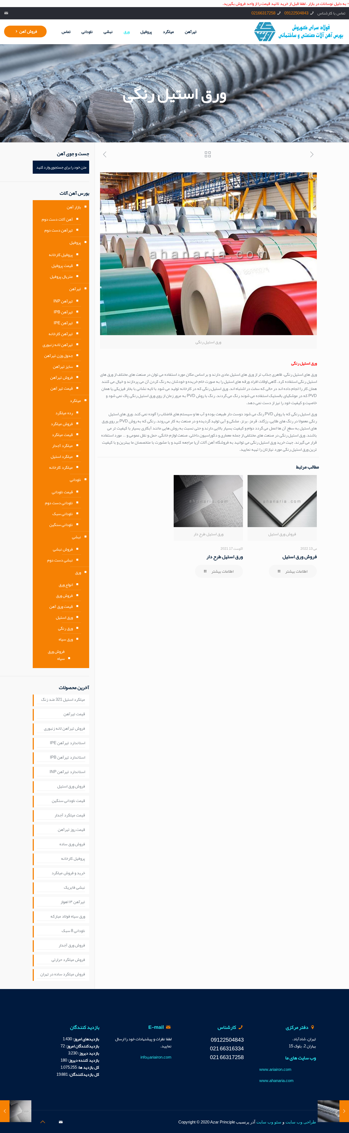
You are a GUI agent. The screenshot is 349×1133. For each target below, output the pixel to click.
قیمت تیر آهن (61, 388)
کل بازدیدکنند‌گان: (83, 1074)
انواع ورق (66, 585)
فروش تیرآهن (61, 377)
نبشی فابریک (74, 887)
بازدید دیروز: (88, 1053)
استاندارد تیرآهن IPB (67, 757)
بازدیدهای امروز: (85, 1039)
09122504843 (296, 13)
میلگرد (75, 400)
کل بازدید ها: (88, 1067)
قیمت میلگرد (62, 435)
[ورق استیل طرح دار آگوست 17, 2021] (5, 1111)
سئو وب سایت (268, 1122)
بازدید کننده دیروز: (83, 1060)
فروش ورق (64, 595)
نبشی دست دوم (60, 560)
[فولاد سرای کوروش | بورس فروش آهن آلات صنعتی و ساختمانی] (299, 31)
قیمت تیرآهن (74, 714)
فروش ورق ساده (72, 844)
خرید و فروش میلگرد (68, 873)
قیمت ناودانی (62, 492)
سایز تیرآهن (63, 366)
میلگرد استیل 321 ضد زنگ (63, 700)
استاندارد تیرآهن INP (67, 772)
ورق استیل (64, 617)
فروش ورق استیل (299, 556)
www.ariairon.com (275, 1069)
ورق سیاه (66, 639)
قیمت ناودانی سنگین (68, 801)
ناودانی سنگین (61, 525)
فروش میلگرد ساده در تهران (62, 974)
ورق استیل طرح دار (224, 556)
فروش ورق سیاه (56, 655)
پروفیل (75, 242)
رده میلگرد (64, 413)
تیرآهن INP (63, 301)
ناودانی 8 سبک (73, 931)
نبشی (76, 537)
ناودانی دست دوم (59, 503)
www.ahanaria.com (276, 1081)
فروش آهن (28, 31)
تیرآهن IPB (63, 312)
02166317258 (263, 13)
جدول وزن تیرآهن (58, 355)
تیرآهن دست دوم (58, 230)
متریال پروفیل (61, 276)
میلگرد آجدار (62, 445)
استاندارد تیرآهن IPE (67, 743)
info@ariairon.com (156, 1057)
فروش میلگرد (62, 424)
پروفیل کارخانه (61, 255)
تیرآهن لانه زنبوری (58, 345)
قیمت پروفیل (62, 266)
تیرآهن (75, 289)
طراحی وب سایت (300, 1122)
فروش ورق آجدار (72, 945)
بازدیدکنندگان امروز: (82, 1046)
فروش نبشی (63, 549)
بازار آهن (74, 207)
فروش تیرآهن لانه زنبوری (64, 728)
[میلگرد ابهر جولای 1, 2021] (344, 1111)
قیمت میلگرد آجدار (70, 815)
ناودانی (75, 480)
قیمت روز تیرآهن (71, 830)
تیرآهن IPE (63, 323)
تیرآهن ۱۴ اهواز (73, 902)
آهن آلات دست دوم (57, 219)
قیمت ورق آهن (61, 606)
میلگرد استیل (62, 456)
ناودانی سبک (62, 514)
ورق (78, 572)
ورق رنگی (65, 628)
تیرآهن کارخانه (61, 334)
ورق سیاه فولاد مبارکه (67, 916)
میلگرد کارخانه (61, 467)
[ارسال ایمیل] (6, 13)
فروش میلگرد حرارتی (68, 960)
